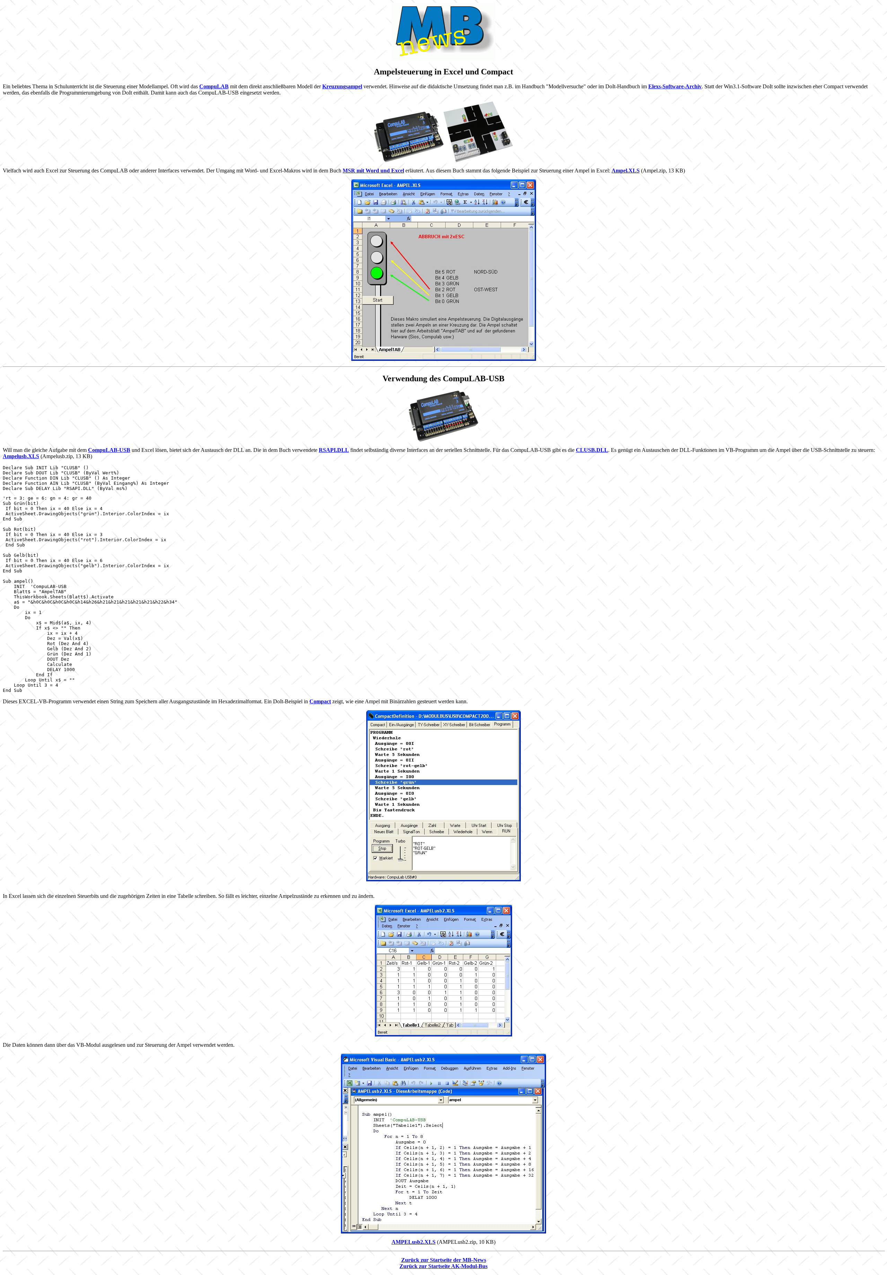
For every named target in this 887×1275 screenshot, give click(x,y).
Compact (320, 701)
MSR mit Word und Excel (373, 170)
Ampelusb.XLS (21, 456)
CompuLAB (214, 86)
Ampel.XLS (626, 170)
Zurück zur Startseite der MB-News (443, 1260)
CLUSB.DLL (592, 450)
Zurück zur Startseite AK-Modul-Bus (443, 1266)
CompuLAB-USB (109, 450)
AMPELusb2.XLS (414, 1242)
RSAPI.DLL (334, 450)
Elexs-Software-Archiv (675, 86)
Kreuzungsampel (342, 86)
